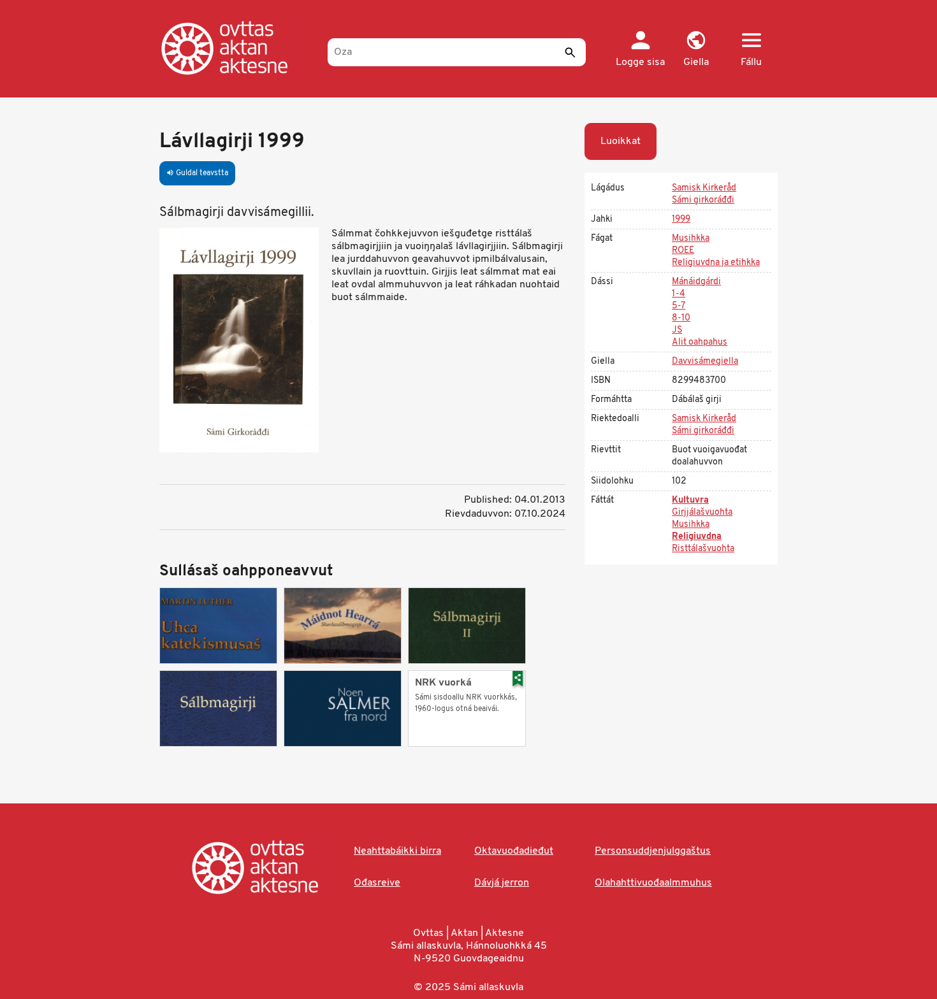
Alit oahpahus (699, 342)
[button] (695, 49)
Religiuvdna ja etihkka (716, 263)
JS (677, 330)
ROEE (683, 251)
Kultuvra (690, 500)
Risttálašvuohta (703, 549)
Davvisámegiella (705, 362)
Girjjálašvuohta (702, 513)
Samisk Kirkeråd (704, 188)
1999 (681, 219)
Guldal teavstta (197, 173)
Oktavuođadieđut (513, 851)
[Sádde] (569, 52)
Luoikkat (620, 141)
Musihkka (690, 239)
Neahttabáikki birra (397, 851)
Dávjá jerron (501, 883)
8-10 (681, 318)
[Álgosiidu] (237, 48)
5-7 (678, 306)
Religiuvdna (697, 537)
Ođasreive (377, 883)
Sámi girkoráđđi (703, 200)
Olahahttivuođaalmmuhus (653, 883)
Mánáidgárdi (696, 282)
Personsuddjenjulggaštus (653, 851)
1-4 (678, 294)
